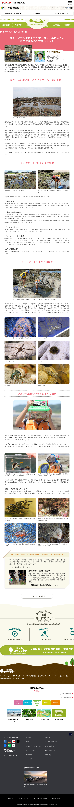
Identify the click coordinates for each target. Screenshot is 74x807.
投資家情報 (29, 754)
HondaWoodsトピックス (7, 678)
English (47, 754)
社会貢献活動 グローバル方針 (13, 13)
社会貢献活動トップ (66, 697)
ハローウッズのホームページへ (20, 567)
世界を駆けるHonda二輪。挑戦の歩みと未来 (35, 785)
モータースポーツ (49, 746)
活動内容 (37, 13)
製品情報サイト (49, 750)
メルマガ (63, 8)
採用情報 (47, 737)
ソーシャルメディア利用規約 (41, 798)
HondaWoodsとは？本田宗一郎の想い (10, 676)
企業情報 (28, 737)
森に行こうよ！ (20, 678)
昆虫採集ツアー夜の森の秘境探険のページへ (44, 585)
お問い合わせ (54, 8)
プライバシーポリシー (23, 798)
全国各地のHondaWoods (46, 676)
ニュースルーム (30, 759)
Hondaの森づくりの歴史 (61, 676)
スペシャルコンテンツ (61, 13)
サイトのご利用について (58, 798)
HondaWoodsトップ (66, 693)
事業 (27, 741)
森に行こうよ (44, 616)
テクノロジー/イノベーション (33, 746)
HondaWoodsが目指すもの (30, 676)
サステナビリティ (30, 750)
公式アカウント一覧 (9, 755)
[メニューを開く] (70, 3)
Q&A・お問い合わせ (50, 741)
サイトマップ (11, 798)
